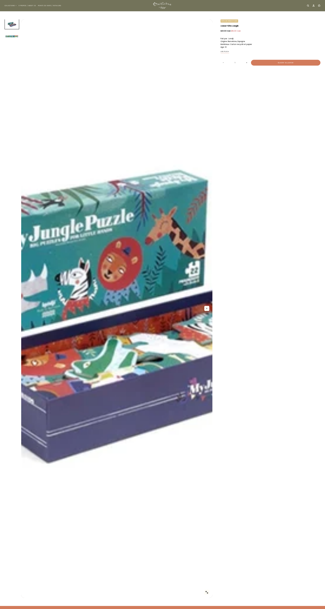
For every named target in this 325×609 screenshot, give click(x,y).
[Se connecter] (313, 6)
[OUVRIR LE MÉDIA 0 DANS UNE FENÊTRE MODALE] (206, 592)
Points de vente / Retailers (49, 6)
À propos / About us (27, 6)
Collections (10, 6)
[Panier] (319, 6)
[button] (308, 6)
